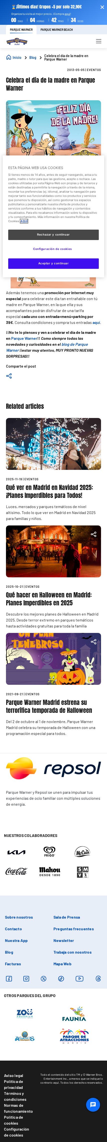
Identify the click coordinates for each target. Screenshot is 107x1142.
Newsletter (64, 940)
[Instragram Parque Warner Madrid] (26, 978)
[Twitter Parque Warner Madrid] (43, 978)
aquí (67, 13)
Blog (9, 952)
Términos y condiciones (15, 1096)
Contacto (13, 928)
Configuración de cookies (16, 1132)
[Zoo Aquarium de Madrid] (24, 1013)
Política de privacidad (13, 1084)
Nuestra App (16, 940)
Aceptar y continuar (53, 263)
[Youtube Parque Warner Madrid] (80, 978)
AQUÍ (24, 221)
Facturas (13, 963)
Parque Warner (24, 338)
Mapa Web (62, 963)
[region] (54, 216)
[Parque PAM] (74, 1035)
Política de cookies (13, 1120)
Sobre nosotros (19, 917)
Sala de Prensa (67, 917)
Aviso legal (13, 1075)
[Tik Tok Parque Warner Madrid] (61, 978)
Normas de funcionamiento (18, 1108)
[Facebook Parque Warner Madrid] (9, 978)
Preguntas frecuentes (74, 928)
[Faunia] (74, 1013)
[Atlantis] (24, 1035)
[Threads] (98, 978)
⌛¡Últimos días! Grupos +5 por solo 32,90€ (46, 7)
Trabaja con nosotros (73, 952)
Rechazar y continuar (53, 235)
